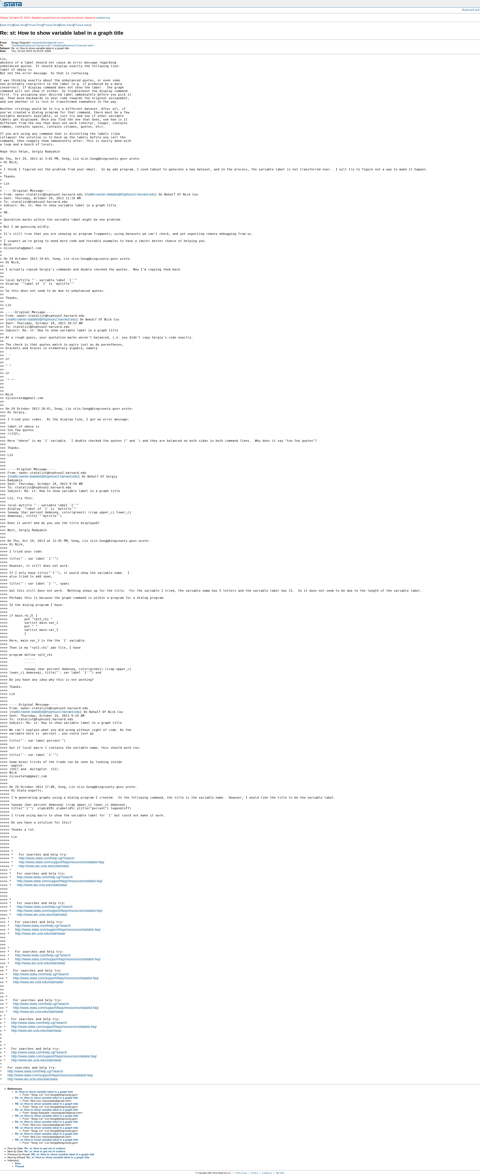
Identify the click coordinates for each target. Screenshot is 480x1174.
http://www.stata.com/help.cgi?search (46, 858)
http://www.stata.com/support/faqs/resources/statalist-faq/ (61, 862)
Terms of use (241, 1173)
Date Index (66, 24)
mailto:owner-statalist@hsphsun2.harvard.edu (120, 194)
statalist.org (103, 17)
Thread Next (51, 24)
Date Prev (7, 24)
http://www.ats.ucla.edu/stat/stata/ (44, 866)
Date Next (20, 24)
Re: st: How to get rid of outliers (44, 1148)
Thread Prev (34, 24)
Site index (280, 1173)
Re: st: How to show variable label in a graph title (46, 1097)
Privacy (254, 1173)
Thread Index (82, 24)
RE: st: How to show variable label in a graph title (46, 1103)
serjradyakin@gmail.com (47, 42)
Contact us (267, 1173)
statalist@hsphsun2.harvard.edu (31, 45)
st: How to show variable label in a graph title (44, 1091)
